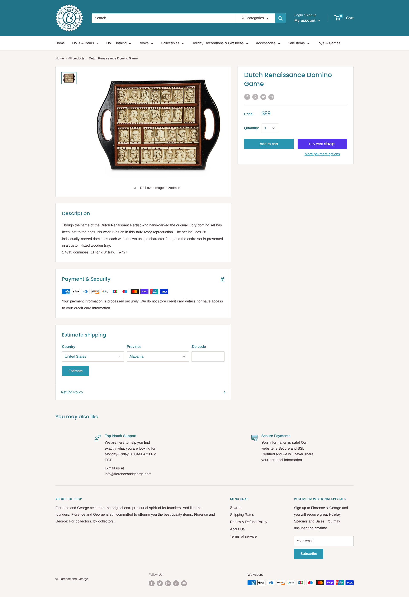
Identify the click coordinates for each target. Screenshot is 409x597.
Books (144, 43)
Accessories (266, 43)
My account (305, 20)
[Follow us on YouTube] (184, 583)
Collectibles (170, 43)
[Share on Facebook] (247, 97)
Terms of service (243, 536)
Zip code (199, 347)
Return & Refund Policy (248, 522)
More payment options (322, 154)
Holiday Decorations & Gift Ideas (218, 43)
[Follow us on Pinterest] (176, 583)
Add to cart (269, 144)
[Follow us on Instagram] (168, 583)
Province (134, 347)
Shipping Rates (242, 515)
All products (76, 58)
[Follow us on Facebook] (152, 583)
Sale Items (296, 43)
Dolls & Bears (83, 43)
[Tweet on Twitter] (263, 97)
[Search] (280, 18)
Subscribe (308, 554)
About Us (237, 529)
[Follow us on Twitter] (160, 583)
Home (60, 43)
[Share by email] (271, 97)
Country (68, 347)
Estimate (75, 371)
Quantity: (251, 128)
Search (235, 508)
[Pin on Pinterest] (255, 97)
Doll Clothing (116, 43)
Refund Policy (72, 392)
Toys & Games (328, 43)
